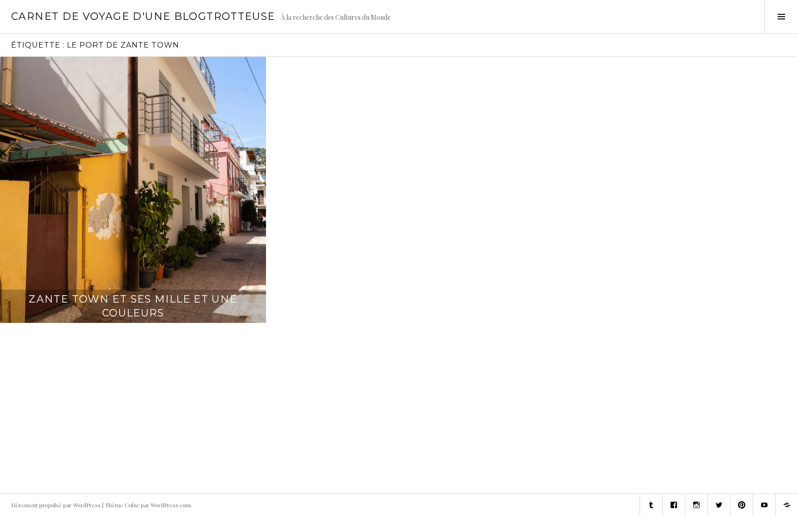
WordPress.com (171, 505)
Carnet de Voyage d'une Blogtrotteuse (143, 16)
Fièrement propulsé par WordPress (56, 505)
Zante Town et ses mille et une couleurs (133, 306)
